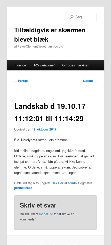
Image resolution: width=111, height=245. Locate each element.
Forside (20, 65)
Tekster (58, 183)
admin (72, 183)
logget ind (46, 214)
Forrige (21, 80)
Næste (90, 80)
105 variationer (44, 65)
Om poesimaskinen (75, 65)
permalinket (23, 187)
